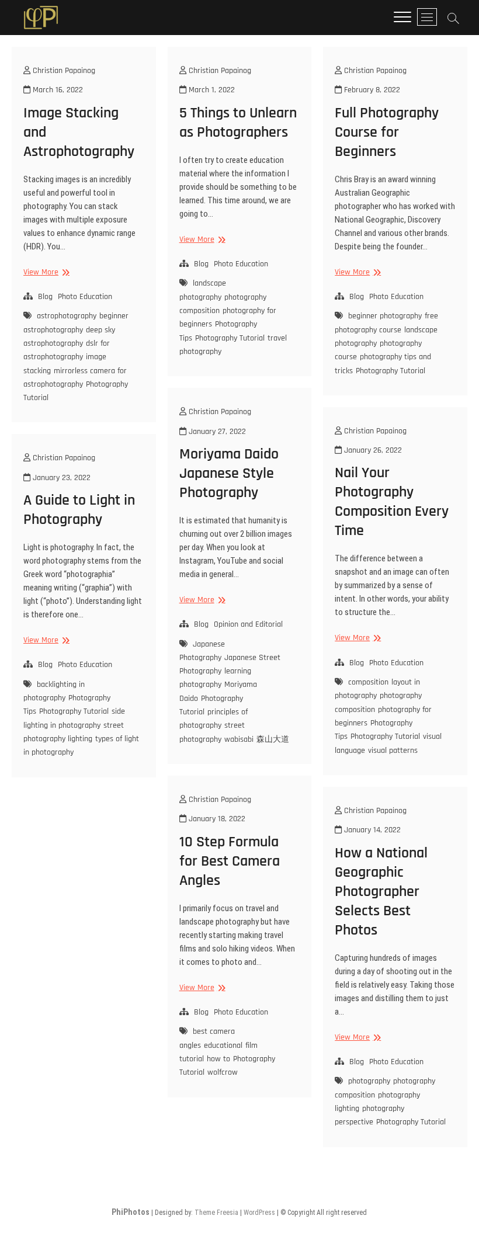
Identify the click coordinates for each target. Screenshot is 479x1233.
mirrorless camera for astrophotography (75, 378)
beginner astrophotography (76, 323)
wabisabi (239, 739)
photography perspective (369, 1115)
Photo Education (85, 296)
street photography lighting (73, 732)
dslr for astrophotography (66, 350)
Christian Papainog (62, 70)
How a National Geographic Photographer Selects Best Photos (381, 891)
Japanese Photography (202, 651)
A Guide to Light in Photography (79, 510)
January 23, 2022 (60, 478)
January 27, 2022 (216, 431)
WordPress (259, 1212)
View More (45, 272)
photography (369, 1081)
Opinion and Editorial (248, 624)
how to (218, 1059)
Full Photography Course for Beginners (387, 132)
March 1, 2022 (210, 90)
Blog (45, 296)
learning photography (215, 678)
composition (368, 682)
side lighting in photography (74, 718)
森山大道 (272, 739)
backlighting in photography (54, 691)
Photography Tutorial (230, 338)
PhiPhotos (131, 1212)
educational (223, 1045)
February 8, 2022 (371, 90)
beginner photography (385, 316)
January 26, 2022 (372, 450)
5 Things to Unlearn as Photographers (238, 122)
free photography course (386, 323)
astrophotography (66, 316)
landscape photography (202, 290)
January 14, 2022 (371, 830)
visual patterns (393, 750)
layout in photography (377, 689)
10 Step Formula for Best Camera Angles (229, 861)
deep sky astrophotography (69, 337)
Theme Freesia (216, 1212)
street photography (212, 732)
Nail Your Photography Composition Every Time (392, 501)
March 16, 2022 (56, 90)
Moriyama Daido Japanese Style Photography (229, 473)
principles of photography (213, 719)
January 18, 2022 (215, 819)
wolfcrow (222, 1072)
